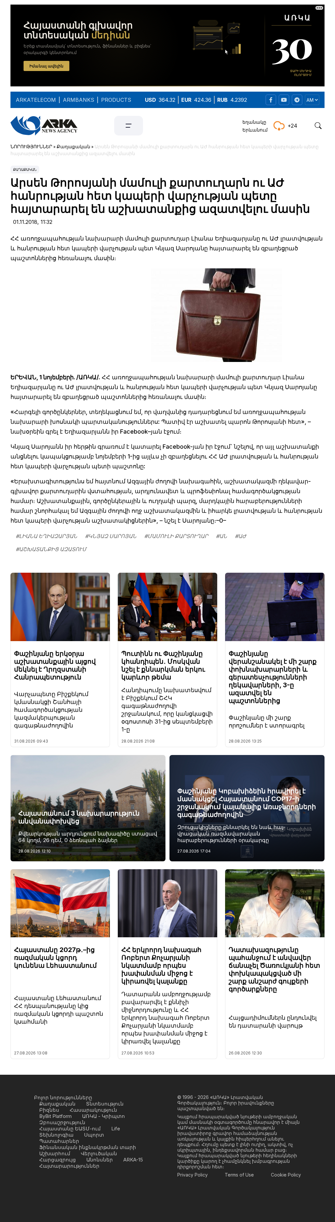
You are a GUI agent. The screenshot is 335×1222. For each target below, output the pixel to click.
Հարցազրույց (57, 1160)
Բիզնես (49, 1110)
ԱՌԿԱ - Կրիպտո (103, 1116)
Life (115, 1128)
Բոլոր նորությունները (63, 1097)
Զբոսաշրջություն (62, 1122)
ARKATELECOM (36, 100)
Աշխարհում (54, 1153)
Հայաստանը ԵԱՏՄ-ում (70, 1128)
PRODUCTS (116, 100)
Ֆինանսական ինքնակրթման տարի (87, 1147)
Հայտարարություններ (69, 1166)
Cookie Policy (286, 1174)
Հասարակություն (93, 1110)
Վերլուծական (99, 1153)
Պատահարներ (59, 1141)
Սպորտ (94, 1135)
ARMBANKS (78, 100)
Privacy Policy (192, 1174)
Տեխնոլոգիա (56, 1135)
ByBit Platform (55, 1116)
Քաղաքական (25, 169)
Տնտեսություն (105, 1104)
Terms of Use (239, 1174)
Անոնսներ (99, 1160)
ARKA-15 (133, 1160)
